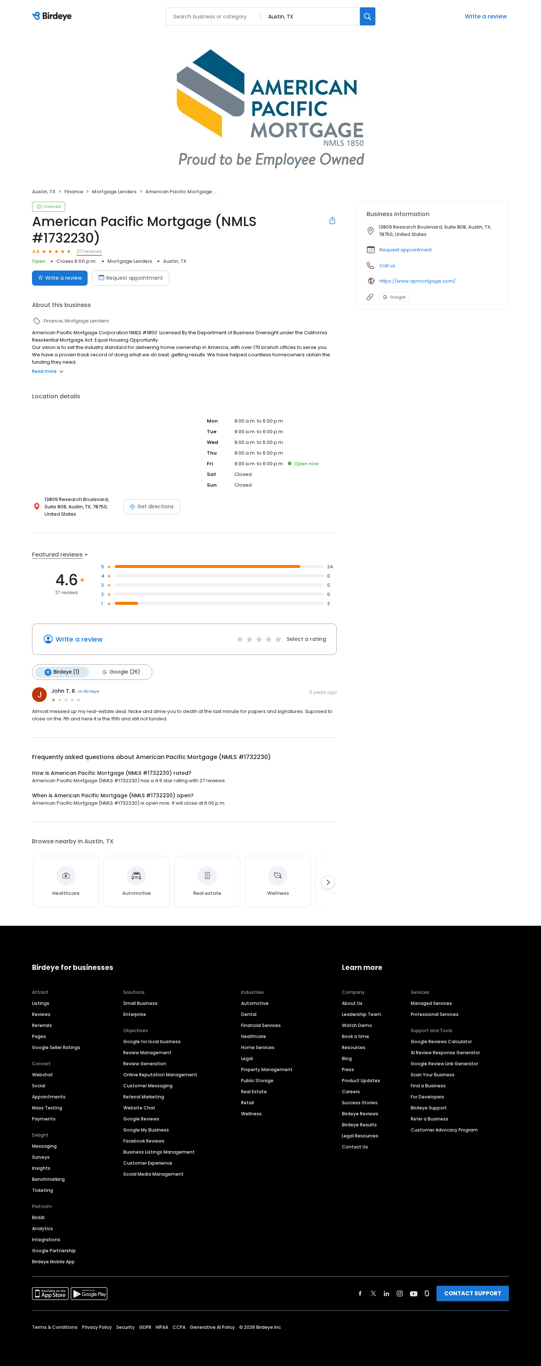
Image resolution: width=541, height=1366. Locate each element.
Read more (44, 371)
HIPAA (162, 1327)
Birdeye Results (359, 1125)
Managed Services (431, 1003)
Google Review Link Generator (444, 1063)
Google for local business (152, 1041)
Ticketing (42, 1190)
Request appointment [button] (405, 249)
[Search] (367, 16)
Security (125, 1327)
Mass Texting (47, 1108)
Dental (249, 1014)
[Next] (328, 882)
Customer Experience (147, 1163)
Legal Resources (360, 1136)
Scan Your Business (433, 1075)
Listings (40, 1003)
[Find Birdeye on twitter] (373, 1293)
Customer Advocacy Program (444, 1130)
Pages (39, 1036)
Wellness (251, 1114)
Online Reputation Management (160, 1075)
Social (38, 1086)
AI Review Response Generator (445, 1052)
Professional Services (435, 1014)
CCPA (179, 1327)
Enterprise (134, 1014)
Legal (247, 1058)
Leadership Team (361, 1014)
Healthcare (253, 1036)
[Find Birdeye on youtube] (413, 1293)
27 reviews (89, 251)
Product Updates (361, 1080)
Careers (351, 1091)
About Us (352, 1003)
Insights (41, 1168)
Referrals (42, 1025)
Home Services (258, 1047)
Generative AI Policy (212, 1327)
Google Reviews (141, 1119)
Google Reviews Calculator (441, 1041)
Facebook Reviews (144, 1141)
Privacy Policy (97, 1327)
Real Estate (254, 1091)
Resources (353, 1047)
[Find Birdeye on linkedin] (386, 1293)
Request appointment (134, 278)
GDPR (145, 1327)
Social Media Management (153, 1174)
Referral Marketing (143, 1097)
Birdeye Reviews (360, 1114)
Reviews (41, 1014)
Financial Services (261, 1025)
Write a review (486, 16)
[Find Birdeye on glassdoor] (427, 1293)
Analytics (42, 1228)
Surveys (41, 1157)
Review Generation (144, 1063)
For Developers (427, 1097)
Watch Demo (357, 1025)
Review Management (147, 1052)
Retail (247, 1102)
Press (348, 1069)
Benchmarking (48, 1179)
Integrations (46, 1239)
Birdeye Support (429, 1108)
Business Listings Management (159, 1152)
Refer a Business (429, 1119)
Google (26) (125, 671)
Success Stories (360, 1102)
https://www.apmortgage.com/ (417, 281)
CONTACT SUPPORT (472, 1293)
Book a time (355, 1036)
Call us (387, 265)
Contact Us (355, 1147)
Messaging (44, 1146)
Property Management (267, 1069)
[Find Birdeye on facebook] (360, 1293)
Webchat (42, 1075)
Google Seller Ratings (56, 1047)
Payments (44, 1119)
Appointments (49, 1097)
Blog (347, 1058)
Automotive (255, 1003)
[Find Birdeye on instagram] (400, 1293)
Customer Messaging (148, 1086)
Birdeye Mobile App (53, 1262)
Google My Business (146, 1130)
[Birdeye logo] (53, 16)
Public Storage (257, 1080)
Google (397, 297)
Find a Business (428, 1086)
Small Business (140, 1003)
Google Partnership (54, 1250)
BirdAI (38, 1217)
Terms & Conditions (55, 1327)
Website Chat (139, 1108)
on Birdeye (88, 691)
